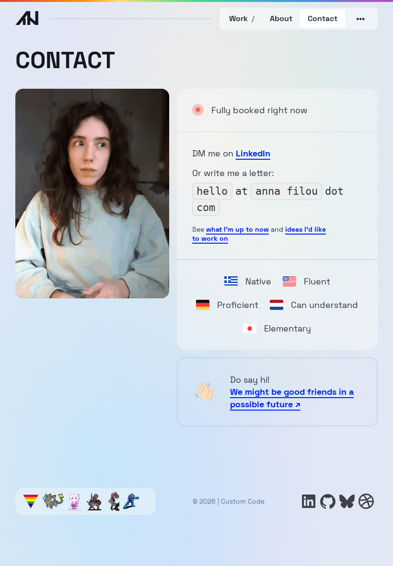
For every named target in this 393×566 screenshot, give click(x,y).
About (281, 18)
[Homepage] (26, 19)
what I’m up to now (237, 229)
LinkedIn (253, 153)
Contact (322, 18)
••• (360, 18)
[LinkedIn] (308, 501)
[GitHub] (327, 501)
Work (241, 18)
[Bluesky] (347, 501)
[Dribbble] (366, 501)
